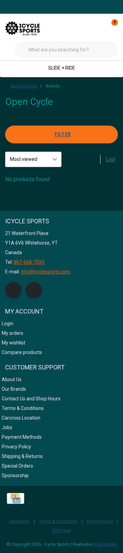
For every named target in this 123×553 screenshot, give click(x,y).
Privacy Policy (100, 521)
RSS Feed (61, 530)
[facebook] (13, 290)
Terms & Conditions (58, 521)
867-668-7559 (29, 262)
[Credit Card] (15, 498)
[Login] (85, 27)
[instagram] (34, 290)
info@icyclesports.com (45, 271)
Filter (63, 134)
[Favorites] (98, 27)
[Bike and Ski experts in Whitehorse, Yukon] (30, 27)
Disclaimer (19, 521)
